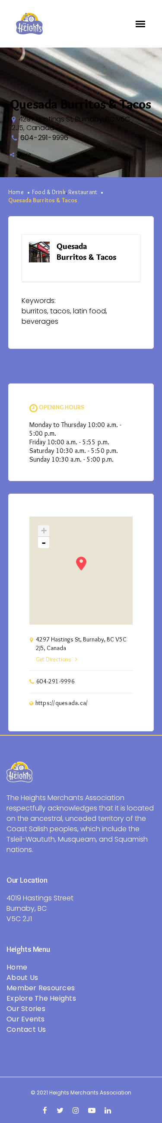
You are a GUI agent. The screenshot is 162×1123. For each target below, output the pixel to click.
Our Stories (25, 1009)
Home (16, 192)
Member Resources (40, 988)
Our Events (25, 1019)
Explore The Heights (41, 998)
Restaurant (83, 192)
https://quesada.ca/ (61, 703)
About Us (22, 978)
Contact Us (26, 1029)
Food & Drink (49, 192)
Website (121, 246)
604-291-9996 (44, 138)
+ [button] (44, 530)
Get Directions (53, 660)
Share (23, 155)
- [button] (44, 542)
